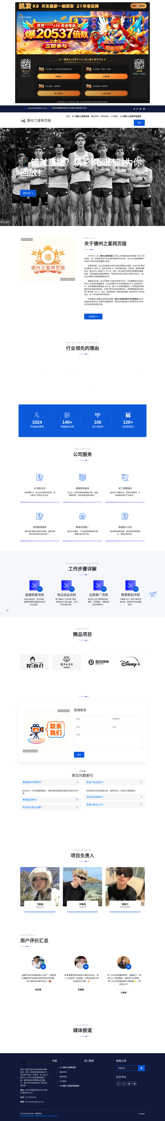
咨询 (130, 116)
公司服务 (114, 116)
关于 (80, 116)
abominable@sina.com (37, 108)
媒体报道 (104, 116)
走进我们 (92, 316)
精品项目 (95, 116)
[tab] (50, 782)
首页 (68, 116)
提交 (79, 755)
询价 (139, 123)
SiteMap (142, 1114)
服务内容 (27, 193)
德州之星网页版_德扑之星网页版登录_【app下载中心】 (39, 1116)
